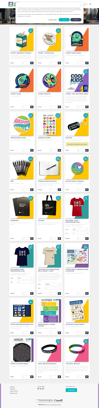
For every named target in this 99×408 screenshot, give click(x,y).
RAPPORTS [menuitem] (12, 389)
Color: (67, 229)
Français (86, 4)
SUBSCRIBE (71, 390)
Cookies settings (52, 19)
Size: (67, 233)
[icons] (38, 388)
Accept (64, 19)
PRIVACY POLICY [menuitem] (14, 391)
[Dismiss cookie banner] (80, 5)
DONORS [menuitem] (12, 386)
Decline (76, 19)
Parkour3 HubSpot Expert (53, 404)
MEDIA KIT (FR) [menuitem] (13, 393)
